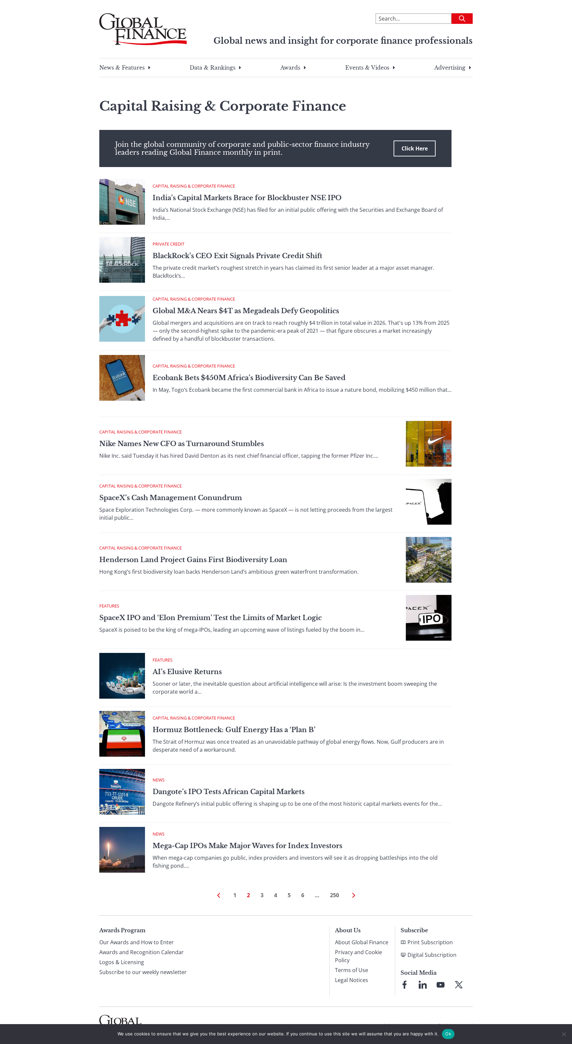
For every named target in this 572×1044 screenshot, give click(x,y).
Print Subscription (430, 942)
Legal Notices (351, 980)
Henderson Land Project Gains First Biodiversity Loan (193, 560)
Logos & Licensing (121, 962)
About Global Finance (361, 942)
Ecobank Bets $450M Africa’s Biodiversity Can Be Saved (249, 378)
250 (334, 895)
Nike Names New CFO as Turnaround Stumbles (181, 444)
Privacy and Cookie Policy (358, 956)
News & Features (122, 67)
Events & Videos (367, 67)
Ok (448, 1033)
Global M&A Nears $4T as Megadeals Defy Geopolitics (246, 311)
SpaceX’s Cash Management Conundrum (170, 498)
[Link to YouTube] (441, 985)
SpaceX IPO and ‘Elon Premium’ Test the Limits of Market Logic (211, 618)
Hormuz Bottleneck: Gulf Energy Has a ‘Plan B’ (234, 730)
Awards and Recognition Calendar (141, 952)
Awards (290, 67)
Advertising (449, 67)
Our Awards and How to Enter (136, 942)
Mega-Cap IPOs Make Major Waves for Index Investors (247, 846)
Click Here (415, 148)
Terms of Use (351, 970)
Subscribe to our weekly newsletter (143, 972)
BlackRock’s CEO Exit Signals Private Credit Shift (237, 256)
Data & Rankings (212, 67)
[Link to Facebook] (404, 985)
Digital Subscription (431, 954)
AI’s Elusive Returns (187, 672)
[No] (563, 1034)
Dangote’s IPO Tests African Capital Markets (229, 792)
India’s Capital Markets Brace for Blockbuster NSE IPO (247, 198)
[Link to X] (459, 985)
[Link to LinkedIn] (423, 985)
